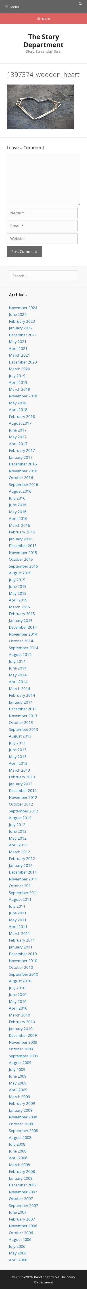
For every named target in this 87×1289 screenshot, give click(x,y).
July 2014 (17, 661)
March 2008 (19, 1164)
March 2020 (19, 368)
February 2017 (22, 450)
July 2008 (17, 1144)
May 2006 (18, 1253)
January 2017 (21, 457)
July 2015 (17, 579)
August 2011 (20, 899)
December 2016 (23, 464)
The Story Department (43, 40)
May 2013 (18, 756)
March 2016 (19, 525)
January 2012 (21, 865)
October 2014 (21, 640)
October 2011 (21, 885)
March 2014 (19, 688)
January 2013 (21, 783)
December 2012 (23, 790)
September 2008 (23, 1130)
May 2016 (18, 511)
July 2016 (17, 498)
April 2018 (18, 409)
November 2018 (23, 396)
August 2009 (20, 1062)
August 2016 (20, 491)
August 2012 (20, 817)
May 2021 (18, 341)
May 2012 (18, 838)
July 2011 (17, 906)
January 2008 (21, 1178)
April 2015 (18, 600)
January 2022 (21, 328)
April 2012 (18, 844)
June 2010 (18, 994)
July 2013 (17, 743)
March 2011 (19, 933)
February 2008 (22, 1171)
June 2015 (18, 586)
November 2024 (23, 307)
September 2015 (23, 566)
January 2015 (21, 620)
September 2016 (23, 484)
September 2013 (23, 729)
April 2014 (18, 681)
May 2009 (18, 1083)
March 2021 (19, 355)
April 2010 (18, 1008)
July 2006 (17, 1246)
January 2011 (21, 947)
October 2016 (21, 477)
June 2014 (18, 668)
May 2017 (18, 436)
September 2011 (23, 892)
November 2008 (23, 1117)
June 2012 (18, 831)
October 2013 (21, 722)
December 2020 (23, 362)
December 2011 (23, 872)
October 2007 (21, 1198)
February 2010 (22, 1021)
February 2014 (22, 695)
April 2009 (18, 1089)
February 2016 (22, 532)
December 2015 (23, 545)
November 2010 (23, 960)
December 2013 (23, 708)
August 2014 (20, 654)
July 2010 (17, 987)
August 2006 (20, 1239)
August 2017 (20, 423)
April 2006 (18, 1259)
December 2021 (23, 334)
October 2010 (21, 967)
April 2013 (18, 763)
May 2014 (18, 675)
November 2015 (23, 552)
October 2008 (21, 1123)
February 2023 (22, 321)
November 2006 (23, 1225)
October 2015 (21, 559)
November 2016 (23, 470)
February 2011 (22, 940)
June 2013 (18, 749)
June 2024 (18, 314)
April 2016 (18, 518)
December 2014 (23, 627)
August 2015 (20, 572)
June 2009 (18, 1076)
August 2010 (20, 980)
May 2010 (18, 1001)
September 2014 (23, 647)
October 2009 (21, 1048)
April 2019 (18, 382)
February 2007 (22, 1219)
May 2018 (18, 402)
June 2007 (18, 1212)
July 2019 (17, 375)
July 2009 (17, 1069)
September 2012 (23, 811)
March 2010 (19, 1015)
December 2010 (23, 953)
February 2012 (22, 858)
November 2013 (23, 715)
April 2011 (18, 926)
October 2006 (21, 1232)
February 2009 (22, 1103)
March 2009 (19, 1096)
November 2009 (23, 1042)
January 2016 (21, 538)
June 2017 (18, 430)
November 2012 (23, 797)
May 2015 (18, 593)
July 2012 (17, 824)
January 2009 (21, 1110)
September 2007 (23, 1205)
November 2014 (23, 634)
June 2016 (18, 504)
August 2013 (20, 736)
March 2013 (19, 770)
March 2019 (19, 389)
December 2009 (23, 1035)
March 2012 (19, 851)
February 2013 (22, 776)
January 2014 (21, 702)
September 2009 (23, 1055)
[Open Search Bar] (80, 3)
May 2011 (18, 919)
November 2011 (23, 879)
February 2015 (22, 613)
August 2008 (20, 1137)
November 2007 (23, 1191)
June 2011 (18, 912)
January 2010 (21, 1028)
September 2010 (23, 974)
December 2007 (23, 1185)
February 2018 (22, 416)
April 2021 (18, 348)
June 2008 (18, 1151)
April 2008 (18, 1157)
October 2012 (21, 804)
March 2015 (19, 606)
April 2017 (18, 443)
